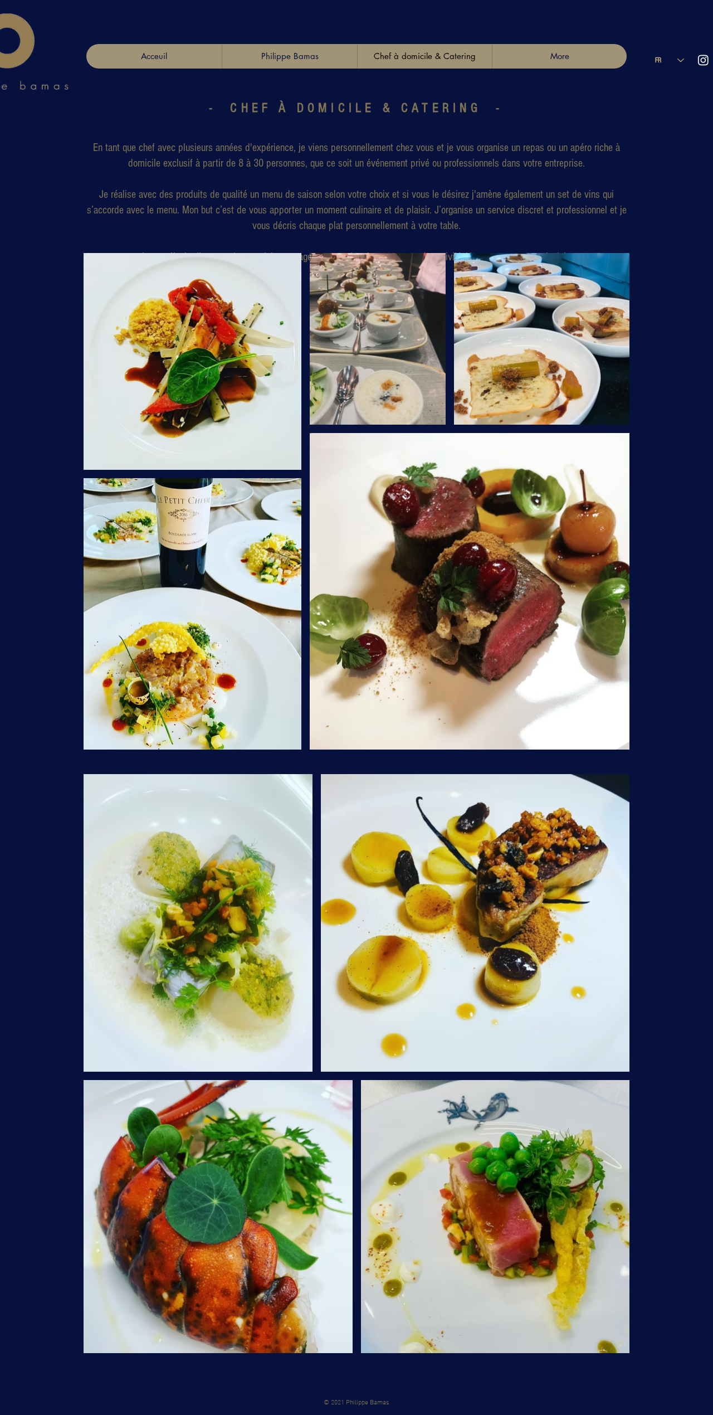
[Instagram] (703, 60)
